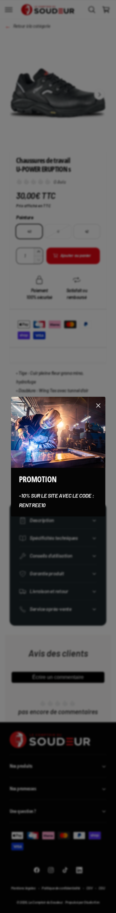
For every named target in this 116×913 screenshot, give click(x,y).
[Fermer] (98, 405)
